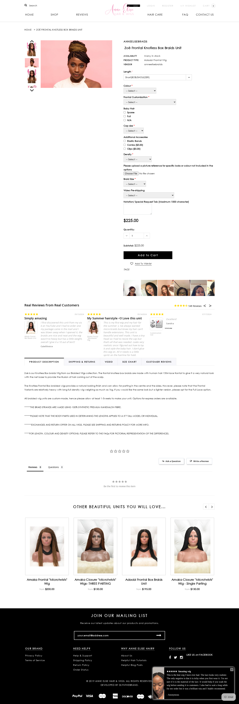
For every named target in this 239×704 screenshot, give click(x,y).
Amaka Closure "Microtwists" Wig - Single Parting (192, 581)
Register (167, 5)
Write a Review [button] (201, 461)
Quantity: (129, 229)
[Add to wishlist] (30, 523)
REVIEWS (82, 14)
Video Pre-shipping (134, 190)
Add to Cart (148, 255)
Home (29, 14)
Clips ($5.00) (133, 148)
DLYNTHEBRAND (128, 685)
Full (128, 116)
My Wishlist (188, 5)
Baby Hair (129, 108)
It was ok (93, 318)
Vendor (128, 64)
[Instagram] (181, 657)
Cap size (128, 125)
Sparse (130, 112)
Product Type (131, 60)
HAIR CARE (155, 14)
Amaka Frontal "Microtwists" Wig (30, 335)
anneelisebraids (135, 41)
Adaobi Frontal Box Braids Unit (144, 581)
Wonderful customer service (170, 318)
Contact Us (205, 14)
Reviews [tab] (32, 467)
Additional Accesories (136, 137)
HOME (28, 29)
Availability (130, 56)
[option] (76, 64)
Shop (54, 14)
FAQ (185, 14)
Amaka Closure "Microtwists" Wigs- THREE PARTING (95, 581)
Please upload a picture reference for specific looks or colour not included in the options (168, 167)
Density (128, 154)
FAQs (106, 433)
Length (128, 71)
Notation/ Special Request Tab (156, 201)
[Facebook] (170, 657)
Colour (127, 85)
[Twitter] (175, 657)
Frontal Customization (136, 97)
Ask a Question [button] (173, 461)
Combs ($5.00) (134, 144)
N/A (128, 120)
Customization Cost (93, 337)
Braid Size (129, 179)
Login (151, 5)
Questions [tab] (53, 467)
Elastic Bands (134, 141)
